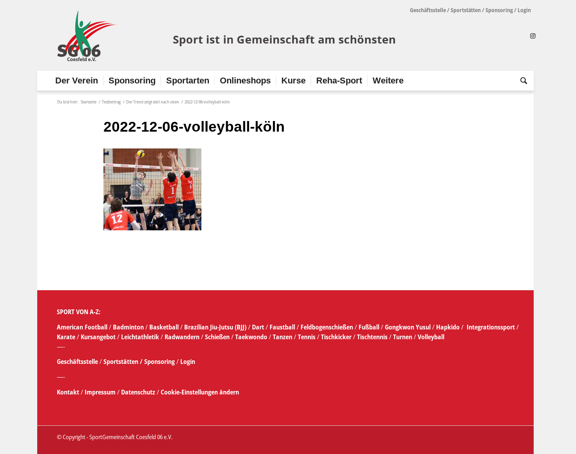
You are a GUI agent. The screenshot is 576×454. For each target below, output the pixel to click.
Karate (66, 337)
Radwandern (182, 337)
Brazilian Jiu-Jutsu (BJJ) (215, 327)
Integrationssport (491, 327)
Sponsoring (499, 10)
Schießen (217, 337)
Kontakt (69, 392)
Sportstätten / (123, 361)
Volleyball (431, 337)
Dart (258, 327)
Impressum (101, 392)
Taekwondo (251, 337)
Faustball (282, 327)
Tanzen (282, 337)
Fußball (370, 327)
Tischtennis (372, 337)
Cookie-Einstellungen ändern (200, 392)
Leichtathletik (139, 337)
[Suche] (521, 80)
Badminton (129, 327)
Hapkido (448, 327)
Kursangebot (98, 337)
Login (524, 10)
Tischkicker (336, 337)
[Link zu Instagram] (533, 36)
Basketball (164, 327)
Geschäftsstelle (428, 10)
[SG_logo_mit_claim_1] (227, 35)
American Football (82, 327)
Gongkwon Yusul (408, 327)
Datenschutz (138, 392)
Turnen (402, 337)
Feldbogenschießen (327, 327)
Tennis (306, 337)
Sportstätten (466, 10)
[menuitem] (76, 80)
